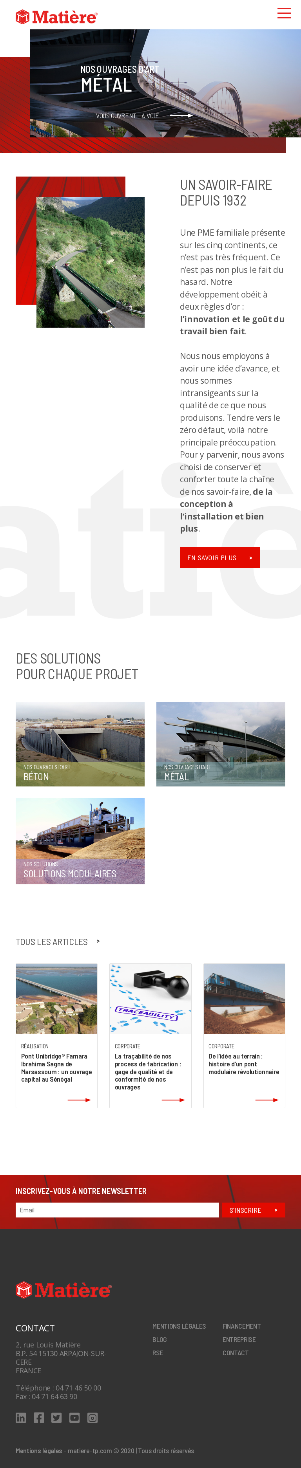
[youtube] (74, 1417)
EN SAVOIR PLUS (211, 557)
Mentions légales (179, 1326)
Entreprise (239, 1339)
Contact (236, 1352)
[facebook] (39, 1417)
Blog (159, 1339)
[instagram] (92, 1417)
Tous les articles (52, 941)
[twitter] (56, 1417)
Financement (242, 1326)
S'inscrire (245, 1210)
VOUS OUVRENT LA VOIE (127, 115)
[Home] (57, 16)
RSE (157, 1352)
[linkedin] (21, 1417)
